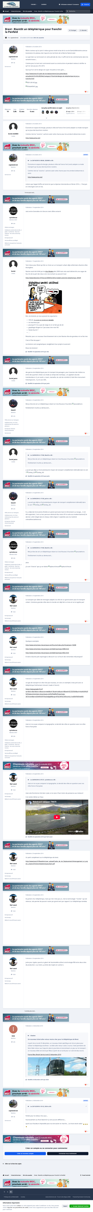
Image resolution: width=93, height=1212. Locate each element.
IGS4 (13, 1036)
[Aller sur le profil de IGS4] (13, 1029)
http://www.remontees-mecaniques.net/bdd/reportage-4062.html (47, 653)
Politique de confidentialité (11, 1197)
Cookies (23, 1197)
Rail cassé (13, 606)
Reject (65, 1206)
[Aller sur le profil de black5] (56, 112)
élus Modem (49, 271)
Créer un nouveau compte (25, 1153)
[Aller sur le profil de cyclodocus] (47, 112)
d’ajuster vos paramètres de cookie (17, 1207)
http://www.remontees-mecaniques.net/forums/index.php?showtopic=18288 (51, 645)
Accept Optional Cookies (81, 1206)
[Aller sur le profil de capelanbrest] (6, 38)
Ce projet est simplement (44, 320)
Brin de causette (39, 38)
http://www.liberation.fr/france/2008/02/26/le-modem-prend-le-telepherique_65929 (53, 278)
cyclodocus (13, 218)
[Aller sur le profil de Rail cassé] (43, 112)
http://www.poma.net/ (33, 138)
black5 (13, 410)
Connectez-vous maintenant (68, 1153)
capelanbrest (13, 57)
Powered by (81, 1197)
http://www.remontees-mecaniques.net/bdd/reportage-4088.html (47, 649)
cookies (18, 1205)
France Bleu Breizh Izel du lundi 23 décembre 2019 (44, 1055)
